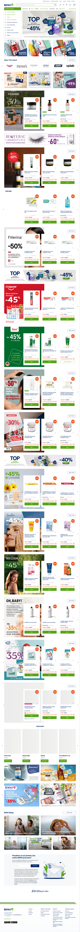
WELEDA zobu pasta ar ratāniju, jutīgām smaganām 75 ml (31, 579)
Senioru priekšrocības (69, 912)
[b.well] (21, 794)
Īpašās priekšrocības (68, 914)
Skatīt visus (71, 60)
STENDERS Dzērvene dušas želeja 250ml (50, 115)
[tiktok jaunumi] (15, 48)
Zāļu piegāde (51, 8)
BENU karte (73, 8)
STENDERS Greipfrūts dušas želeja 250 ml (66, 115)
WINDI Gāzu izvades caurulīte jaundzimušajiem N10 (49, 707)
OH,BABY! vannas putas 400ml (49, 622)
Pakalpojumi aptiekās (54, 1)
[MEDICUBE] (30, 741)
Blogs (57, 8)
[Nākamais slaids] (74, 24)
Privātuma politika (56, 914)
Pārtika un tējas (10, 30)
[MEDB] (49, 741)
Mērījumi (37, 8)
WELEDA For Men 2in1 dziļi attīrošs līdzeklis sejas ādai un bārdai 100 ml (49, 578)
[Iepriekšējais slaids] (23, 24)
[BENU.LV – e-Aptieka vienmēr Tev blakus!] (8, 909)
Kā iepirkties (43, 915)
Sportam (9, 27)
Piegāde (68, 1)
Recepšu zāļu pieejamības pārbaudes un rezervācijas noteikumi (57, 925)
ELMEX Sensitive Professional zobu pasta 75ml (49, 212)
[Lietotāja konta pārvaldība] (66, 4)
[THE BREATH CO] (67, 741)
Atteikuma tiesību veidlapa (57, 912)
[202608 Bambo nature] (15, 80)
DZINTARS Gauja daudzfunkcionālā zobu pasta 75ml (66, 535)
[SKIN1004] (12, 741)
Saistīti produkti (67, 361)
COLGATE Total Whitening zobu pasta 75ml (67, 309)
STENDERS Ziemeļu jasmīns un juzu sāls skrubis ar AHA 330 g (31, 115)
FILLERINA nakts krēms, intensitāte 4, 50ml (65, 252)
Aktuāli (32, 8)
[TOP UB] (40, 460)
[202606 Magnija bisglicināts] (21, 773)
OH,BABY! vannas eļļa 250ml (31, 622)
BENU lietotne (67, 915)
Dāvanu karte (25, 8)
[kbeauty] (40, 48)
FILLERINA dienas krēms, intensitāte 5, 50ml (48, 252)
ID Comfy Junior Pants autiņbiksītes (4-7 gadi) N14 (48, 664)
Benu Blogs (31, 912)
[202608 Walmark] (40, 275)
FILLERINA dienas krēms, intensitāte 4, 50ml (30, 252)
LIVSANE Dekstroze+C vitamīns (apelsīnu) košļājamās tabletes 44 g (49, 493)
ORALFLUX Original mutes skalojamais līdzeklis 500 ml (66, 212)
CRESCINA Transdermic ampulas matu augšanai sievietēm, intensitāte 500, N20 (49, 393)
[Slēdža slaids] (36, 33)
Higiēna (8, 35)
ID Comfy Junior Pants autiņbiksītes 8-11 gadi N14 (66, 664)
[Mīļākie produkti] (63, 4)
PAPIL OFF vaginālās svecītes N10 (31, 212)
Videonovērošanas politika (57, 917)
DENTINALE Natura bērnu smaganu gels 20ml (30, 707)
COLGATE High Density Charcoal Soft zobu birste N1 (31, 309)
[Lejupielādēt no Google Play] (7, 922)
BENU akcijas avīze (46, 1)
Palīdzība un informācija (45, 908)
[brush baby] (13, 209)
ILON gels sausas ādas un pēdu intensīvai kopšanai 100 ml (66, 351)
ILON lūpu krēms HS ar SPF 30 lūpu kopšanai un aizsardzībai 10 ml (31, 351)
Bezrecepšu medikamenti (12, 22)
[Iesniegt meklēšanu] (55, 4)
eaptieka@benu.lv (18, 914)
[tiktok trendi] (64, 48)
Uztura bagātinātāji (11, 24)
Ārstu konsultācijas (11, 11)
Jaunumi (64, 1)
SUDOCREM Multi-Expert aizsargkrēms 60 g (30, 437)
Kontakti (73, 1)
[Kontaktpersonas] (60, 4)
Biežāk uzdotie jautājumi (45, 914)
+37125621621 (9, 915)
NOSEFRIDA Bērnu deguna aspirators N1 (65, 707)
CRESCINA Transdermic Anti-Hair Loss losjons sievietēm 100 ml (31, 394)
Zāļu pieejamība (44, 8)
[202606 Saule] (58, 773)
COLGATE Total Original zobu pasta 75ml (49, 309)
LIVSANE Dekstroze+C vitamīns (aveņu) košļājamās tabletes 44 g (67, 493)
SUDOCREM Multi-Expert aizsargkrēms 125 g (48, 437)
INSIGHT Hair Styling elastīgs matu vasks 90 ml (49, 172)
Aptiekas (63, 8)
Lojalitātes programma (69, 908)
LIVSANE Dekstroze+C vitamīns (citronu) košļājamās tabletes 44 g (31, 493)
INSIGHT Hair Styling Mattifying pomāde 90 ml (67, 172)
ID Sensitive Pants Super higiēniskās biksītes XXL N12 (31, 664)
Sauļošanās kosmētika (11, 19)
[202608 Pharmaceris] (40, 139)
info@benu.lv (31, 879)
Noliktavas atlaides (11, 14)
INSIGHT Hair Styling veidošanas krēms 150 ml (31, 172)
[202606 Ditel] (64, 80)
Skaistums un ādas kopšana (13, 32)
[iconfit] (58, 794)
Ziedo (61, 1)
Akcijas (8, 17)
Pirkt (31, 125)
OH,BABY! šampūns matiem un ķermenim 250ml (66, 622)
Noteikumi (55, 908)
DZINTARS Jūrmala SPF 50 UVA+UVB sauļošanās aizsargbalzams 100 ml (30, 535)
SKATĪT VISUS (8, 760)
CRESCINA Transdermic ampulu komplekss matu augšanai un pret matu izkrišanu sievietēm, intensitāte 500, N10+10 (67, 393)
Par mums (30, 908)
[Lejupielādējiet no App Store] (14, 922)
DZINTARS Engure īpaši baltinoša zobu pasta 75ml (49, 536)
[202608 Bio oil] (40, 80)
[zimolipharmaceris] (22, 66)
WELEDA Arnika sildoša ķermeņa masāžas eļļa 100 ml (67, 579)
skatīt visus (71, 94)
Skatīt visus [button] (69, 812)
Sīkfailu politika (55, 915)
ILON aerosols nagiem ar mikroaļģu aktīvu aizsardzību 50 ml (49, 351)
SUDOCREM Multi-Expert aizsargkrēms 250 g (65, 437)
